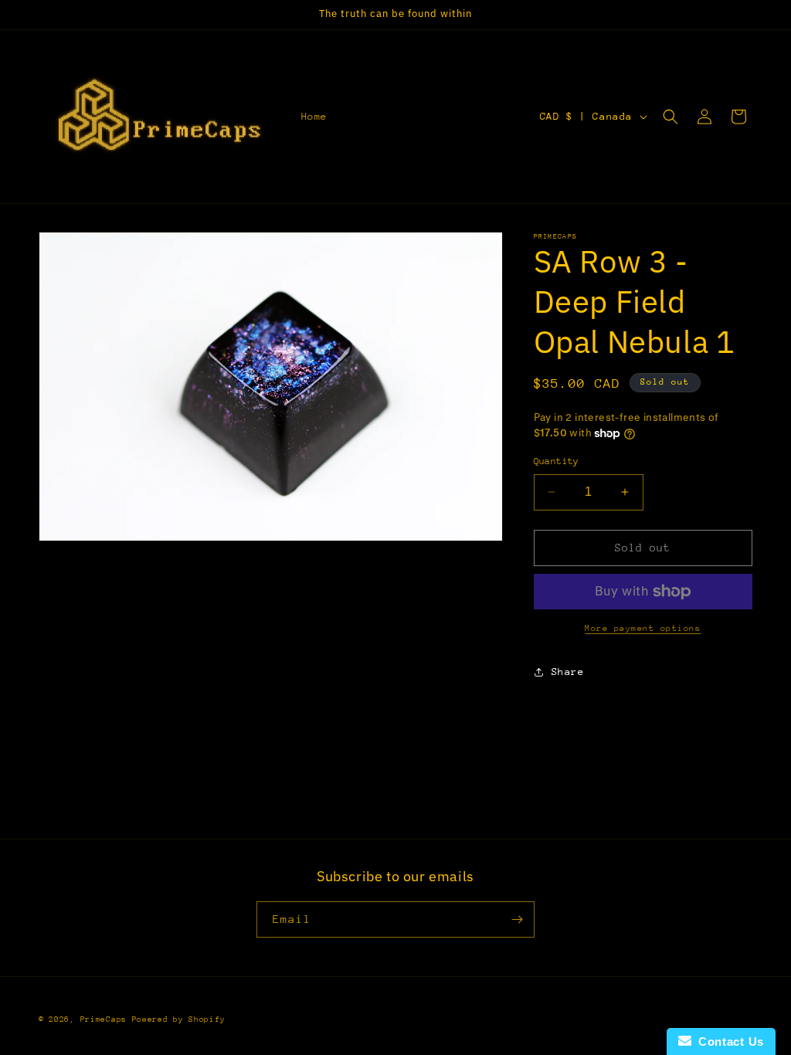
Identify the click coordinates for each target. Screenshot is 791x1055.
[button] (670, 117)
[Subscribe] (517, 919)
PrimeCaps (106, 1019)
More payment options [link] (643, 628)
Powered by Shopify (179, 1019)
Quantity (556, 461)
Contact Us (727, 1041)
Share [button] (568, 671)
